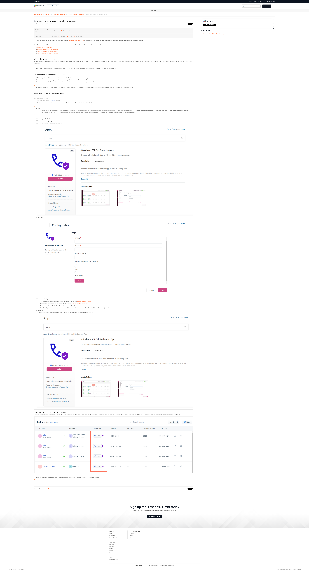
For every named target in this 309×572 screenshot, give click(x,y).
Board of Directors (113, 538)
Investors (111, 540)
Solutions (153, 10)
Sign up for (255, 1)
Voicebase (52, 100)
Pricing (131, 535)
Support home (38, 14)
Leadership (112, 535)
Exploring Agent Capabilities (76, 14)
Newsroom (112, 553)
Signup (131, 538)
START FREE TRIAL (209, 24)
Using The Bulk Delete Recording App (213, 34)
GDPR (110, 557)
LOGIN (273, 6)
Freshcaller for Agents (59, 14)
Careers (111, 550)
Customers (112, 542)
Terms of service (12, 569)
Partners (111, 548)
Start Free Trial (154, 516)
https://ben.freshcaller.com (80, 303)
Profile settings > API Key (84, 301)
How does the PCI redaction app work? (47, 49)
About (110, 533)
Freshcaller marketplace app (76, 40)
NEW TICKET (266, 6)
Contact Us (112, 555)
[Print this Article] (75, 21)
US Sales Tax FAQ (113, 559)
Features (132, 533)
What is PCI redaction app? (44, 47)
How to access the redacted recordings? (48, 53)
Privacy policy (21, 569)
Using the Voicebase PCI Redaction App (97, 14)
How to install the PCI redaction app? (47, 51)
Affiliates (111, 546)
